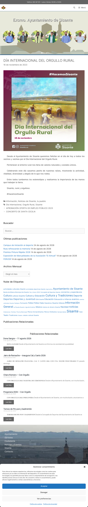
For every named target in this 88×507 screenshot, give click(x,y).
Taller (81, 312)
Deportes (8, 299)
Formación (24, 303)
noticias (73, 306)
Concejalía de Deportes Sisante (50, 292)
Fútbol (31, 303)
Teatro (5, 315)
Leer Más (9, 348)
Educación (49, 299)
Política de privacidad (50, 504)
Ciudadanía (10, 441)
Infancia (62, 303)
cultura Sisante (18, 296)
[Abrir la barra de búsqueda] (74, 7)
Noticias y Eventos (13, 444)
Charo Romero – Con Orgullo (16, 375)
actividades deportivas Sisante (35, 289)
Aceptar (44, 486)
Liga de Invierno (30, 307)
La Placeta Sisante (19, 307)
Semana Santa (61, 312)
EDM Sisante (40, 299)
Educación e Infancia (62, 299)
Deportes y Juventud (24, 299)
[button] (84, 467)
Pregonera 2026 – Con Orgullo (17, 392)
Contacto (9, 451)
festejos (16, 303)
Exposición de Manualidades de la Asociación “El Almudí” (29, 256)
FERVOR (7, 259)
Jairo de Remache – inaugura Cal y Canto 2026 (24, 355)
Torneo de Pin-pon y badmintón (17, 409)
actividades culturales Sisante (14, 289)
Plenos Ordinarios (50, 312)
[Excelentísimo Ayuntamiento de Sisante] (3, 7)
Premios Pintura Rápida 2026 (16, 252)
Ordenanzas (6, 312)
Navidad (65, 307)
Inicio (7, 431)
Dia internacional (13, 204)
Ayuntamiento (11, 434)
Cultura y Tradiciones (59, 295)
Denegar (44, 492)
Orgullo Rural (28, 204)
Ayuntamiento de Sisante (68, 288)
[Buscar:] (44, 231)
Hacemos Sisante (51, 303)
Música (39, 307)
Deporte (77, 295)
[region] (44, 33)
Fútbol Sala (39, 303)
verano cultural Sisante (31, 315)
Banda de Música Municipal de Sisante (16, 292)
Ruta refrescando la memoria (16, 249)
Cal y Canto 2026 (34, 292)
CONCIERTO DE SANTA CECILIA (21, 211)
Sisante (39, 204)
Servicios (9, 438)
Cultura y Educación (35, 296)
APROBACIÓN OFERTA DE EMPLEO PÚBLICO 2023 (29, 208)
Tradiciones (13, 315)
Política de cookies (36, 504)
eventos (75, 299)
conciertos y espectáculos (71, 292)
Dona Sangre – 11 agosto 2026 (17, 338)
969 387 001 (36, 2)
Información (11, 201)
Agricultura (49, 289)
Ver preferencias (44, 499)
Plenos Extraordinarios (36, 312)
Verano (20, 315)
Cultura (7, 295)
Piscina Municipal (21, 312)
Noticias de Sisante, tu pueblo (32, 201)
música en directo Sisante (51, 307)
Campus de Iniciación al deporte (18, 245)
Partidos (13, 312)
